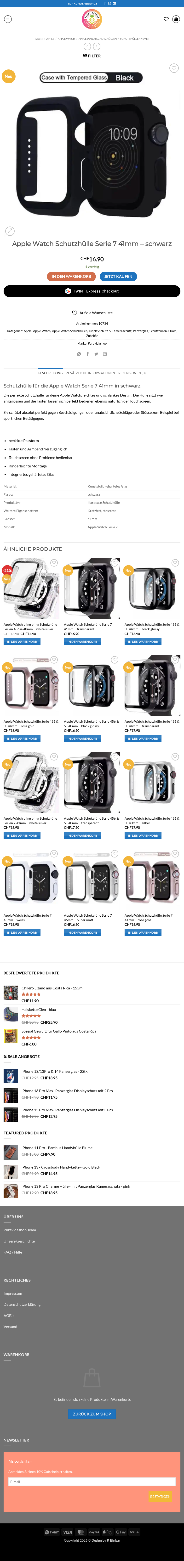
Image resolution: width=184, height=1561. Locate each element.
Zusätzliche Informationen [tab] (90, 373)
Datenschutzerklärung (22, 1304)
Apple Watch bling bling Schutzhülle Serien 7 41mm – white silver (30, 820)
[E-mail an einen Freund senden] (105, 354)
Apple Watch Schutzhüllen (98, 38)
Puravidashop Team (20, 1229)
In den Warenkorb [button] (22, 641)
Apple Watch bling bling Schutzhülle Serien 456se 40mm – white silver (30, 626)
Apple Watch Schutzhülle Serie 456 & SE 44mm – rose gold (31, 723)
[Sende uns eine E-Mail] (114, 3)
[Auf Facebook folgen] (105, 3)
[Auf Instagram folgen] (109, 3)
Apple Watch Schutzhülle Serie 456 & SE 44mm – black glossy (152, 626)
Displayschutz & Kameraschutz (110, 331)
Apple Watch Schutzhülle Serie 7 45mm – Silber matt (88, 917)
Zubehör (92, 336)
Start (39, 38)
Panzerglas (140, 331)
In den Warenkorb (71, 276)
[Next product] (87, 46)
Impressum (13, 1293)
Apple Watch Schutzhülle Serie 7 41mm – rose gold (148, 917)
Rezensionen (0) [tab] (132, 373)
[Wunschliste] (166, 19)
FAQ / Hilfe (13, 1252)
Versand (10, 1326)
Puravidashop (97, 343)
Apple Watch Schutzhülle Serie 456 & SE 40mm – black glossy (91, 723)
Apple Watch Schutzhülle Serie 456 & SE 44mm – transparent (152, 723)
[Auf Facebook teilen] (88, 354)
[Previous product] (96, 46)
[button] (8, 19)
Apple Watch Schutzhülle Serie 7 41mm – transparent (88, 626)
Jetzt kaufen (118, 276)
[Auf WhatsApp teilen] (79, 354)
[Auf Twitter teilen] (96, 354)
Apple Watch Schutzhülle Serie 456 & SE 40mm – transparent (91, 820)
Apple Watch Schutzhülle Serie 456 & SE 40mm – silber (152, 820)
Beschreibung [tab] (50, 373)
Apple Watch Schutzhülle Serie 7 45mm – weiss (28, 917)
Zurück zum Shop (92, 1414)
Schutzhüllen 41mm (134, 38)
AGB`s (9, 1315)
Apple (50, 38)
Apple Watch (66, 38)
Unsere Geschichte (19, 1241)
